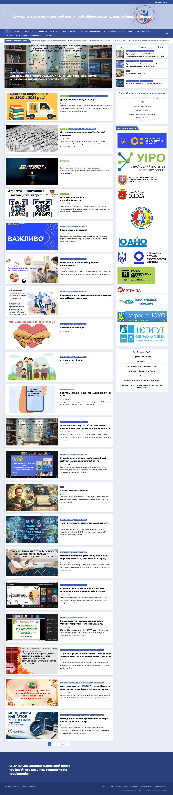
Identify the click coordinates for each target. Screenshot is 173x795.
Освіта (142, 376)
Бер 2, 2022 (65, 301)
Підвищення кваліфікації (90, 31)
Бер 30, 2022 (66, 269)
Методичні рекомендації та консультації (23, 36)
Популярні (143, 47)
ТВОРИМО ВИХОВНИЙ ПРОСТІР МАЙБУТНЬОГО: (85, 523)
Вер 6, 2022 (65, 233)
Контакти (49, 36)
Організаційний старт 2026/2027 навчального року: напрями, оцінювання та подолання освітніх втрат (85, 428)
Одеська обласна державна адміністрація (142, 366)
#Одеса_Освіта (64, 96)
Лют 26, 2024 (66, 203)
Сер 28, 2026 (66, 432)
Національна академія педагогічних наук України (142, 380)
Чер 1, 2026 (65, 103)
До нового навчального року (68, 650)
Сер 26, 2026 (66, 627)
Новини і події (69, 31)
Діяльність (29, 31)
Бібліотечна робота (75, 96)
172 (63, 744)
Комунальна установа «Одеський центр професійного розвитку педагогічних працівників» (84, 16)
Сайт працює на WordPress (12, 786)
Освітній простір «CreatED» (138, 31)
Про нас (16, 31)
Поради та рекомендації (133, 61)
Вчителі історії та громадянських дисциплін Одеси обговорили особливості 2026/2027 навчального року (82, 624)
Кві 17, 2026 (65, 138)
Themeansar (32, 786)
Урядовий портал (142, 361)
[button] (167, 33)
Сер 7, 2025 (65, 165)
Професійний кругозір (147, 51)
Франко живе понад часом (29, 79)
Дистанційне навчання (114, 31)
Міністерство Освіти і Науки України (142, 371)
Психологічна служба (48, 31)
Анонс (12, 76)
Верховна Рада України (142, 357)
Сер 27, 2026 (16, 84)
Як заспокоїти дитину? (72, 327)
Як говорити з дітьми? (71, 360)
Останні (125, 47)
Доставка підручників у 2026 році (77, 99)
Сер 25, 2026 (66, 660)
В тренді (161, 47)
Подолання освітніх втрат (133, 51)
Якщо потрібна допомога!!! (73, 230)
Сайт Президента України (142, 352)
